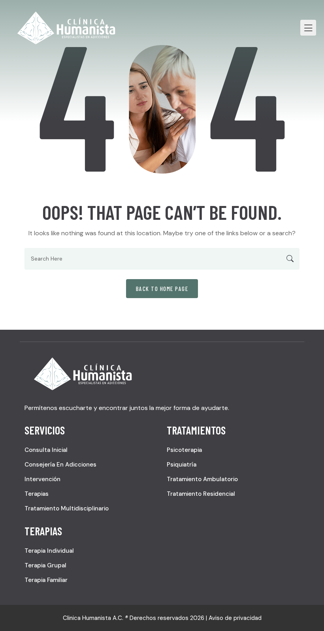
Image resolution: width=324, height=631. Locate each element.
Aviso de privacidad (235, 618)
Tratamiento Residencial (201, 494)
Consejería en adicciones (60, 465)
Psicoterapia (184, 450)
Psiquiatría (181, 465)
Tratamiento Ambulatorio (202, 479)
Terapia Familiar (46, 580)
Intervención (42, 479)
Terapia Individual (49, 551)
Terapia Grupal (45, 565)
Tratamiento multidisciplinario (66, 508)
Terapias (36, 494)
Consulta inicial (46, 450)
